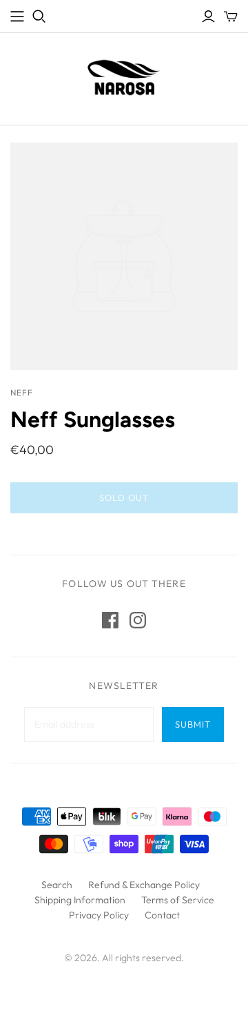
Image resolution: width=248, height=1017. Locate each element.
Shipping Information (79, 900)
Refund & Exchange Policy (144, 885)
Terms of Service (177, 900)
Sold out (124, 497)
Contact (162, 915)
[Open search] (39, 16)
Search (56, 885)
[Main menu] (17, 16)
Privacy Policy (99, 915)
